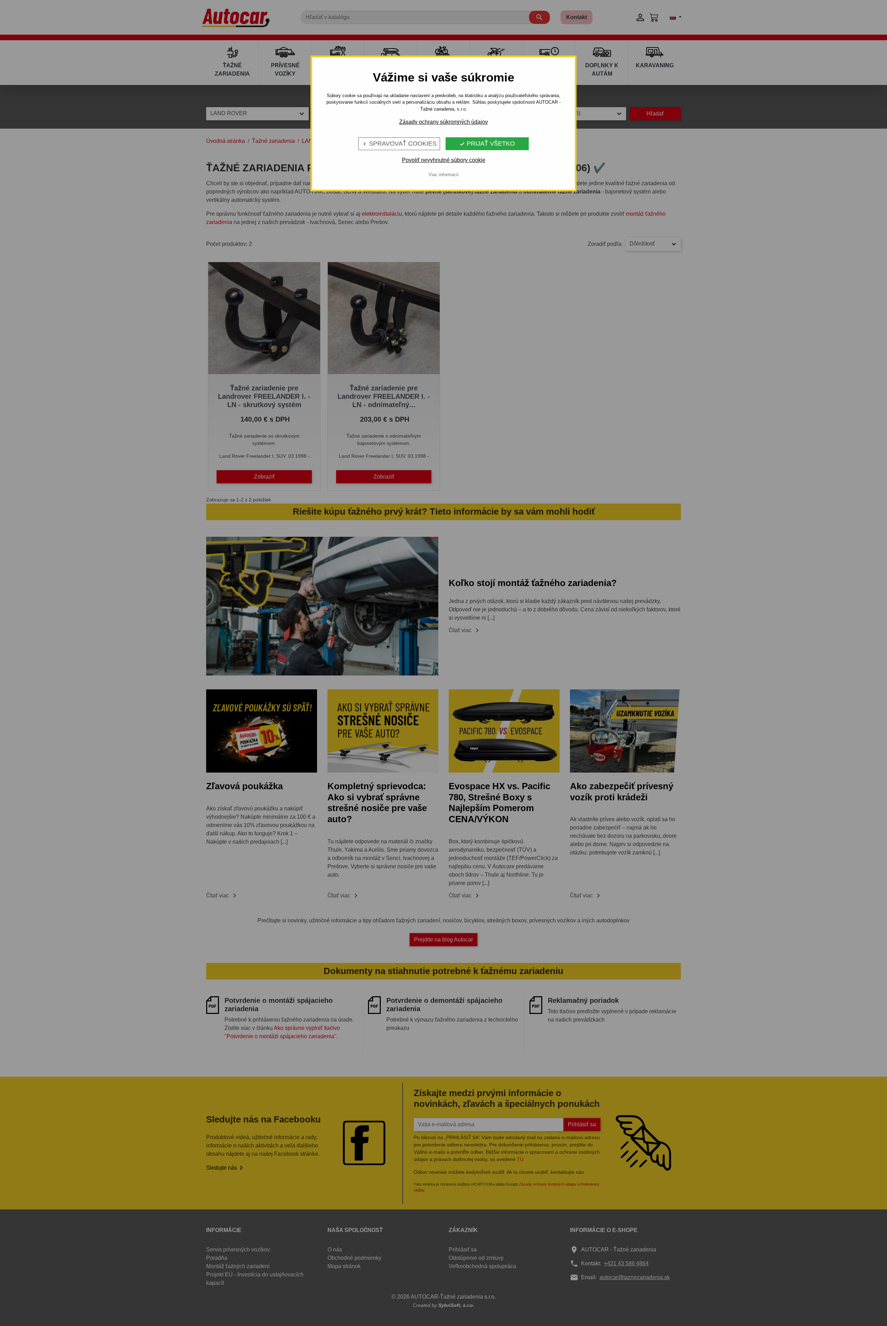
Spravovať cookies (399, 143)
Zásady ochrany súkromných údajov (443, 122)
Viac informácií (444, 174)
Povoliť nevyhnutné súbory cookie (443, 160)
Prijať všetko (487, 143)
